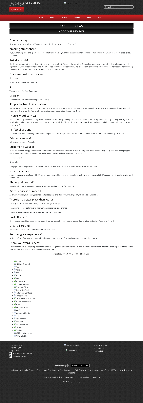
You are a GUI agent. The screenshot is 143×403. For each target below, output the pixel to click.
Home (41, 18)
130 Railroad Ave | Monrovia (25, 2)
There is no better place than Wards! (31, 199)
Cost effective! (18, 217)
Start (56, 254)
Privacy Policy (83, 377)
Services (64, 18)
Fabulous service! (20, 138)
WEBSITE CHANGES (80, 365)
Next (83, 254)
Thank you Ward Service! (24, 243)
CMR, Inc (105, 370)
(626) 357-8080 (16, 5)
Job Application (67, 377)
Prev (60, 254)
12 (80, 254)
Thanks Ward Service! (22, 115)
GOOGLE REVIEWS (71, 26)
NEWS (89, 18)
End (87, 254)
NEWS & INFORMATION (102, 345)
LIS (79, 382)
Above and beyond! (21, 182)
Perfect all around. (20, 129)
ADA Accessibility (50, 377)
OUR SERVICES (99, 348)
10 (75, 254)
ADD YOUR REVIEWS (71, 31)
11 (77, 254)
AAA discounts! (18, 60)
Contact (101, 18)
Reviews (77, 18)
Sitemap (96, 377)
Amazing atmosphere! (23, 49)
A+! (11, 87)
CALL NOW (16, 9)
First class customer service (26, 74)
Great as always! (19, 40)
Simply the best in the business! (28, 104)
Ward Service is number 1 (25, 191)
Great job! (15, 158)
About (52, 18)
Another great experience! (25, 234)
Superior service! (19, 171)
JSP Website (116, 370)
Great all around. (19, 225)
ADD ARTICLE (68, 382)
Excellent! (15, 96)
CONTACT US (98, 351)
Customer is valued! (21, 146)
